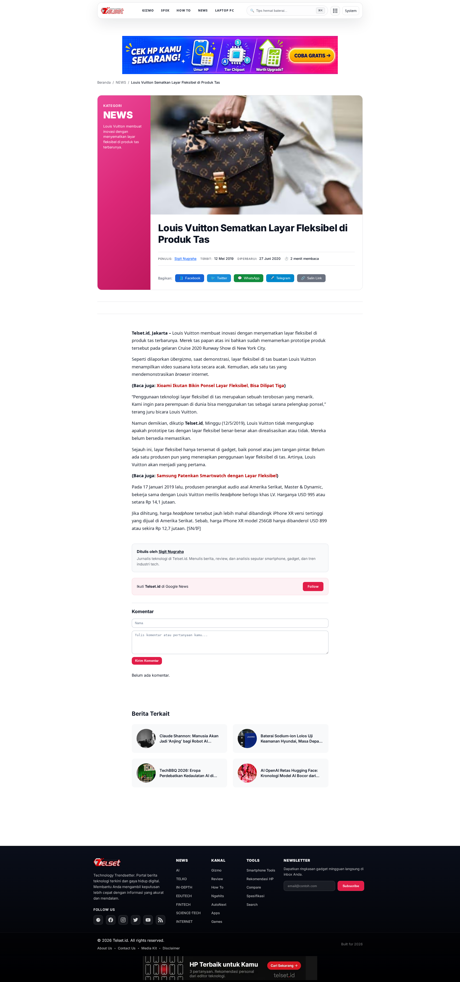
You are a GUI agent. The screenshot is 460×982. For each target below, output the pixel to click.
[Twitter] (135, 920)
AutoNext (218, 904)
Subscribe (351, 886)
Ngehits (217, 896)
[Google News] (98, 920)
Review (217, 879)
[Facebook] (110, 920)
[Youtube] (148, 920)
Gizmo (216, 870)
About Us (104, 948)
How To (217, 887)
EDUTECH (184, 896)
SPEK (165, 10)
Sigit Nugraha (185, 258)
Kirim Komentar (147, 660)
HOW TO (184, 10)
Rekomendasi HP (260, 879)
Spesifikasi (255, 896)
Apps (215, 913)
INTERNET (184, 921)
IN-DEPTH (184, 887)
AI (177, 870)
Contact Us (127, 948)
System (350, 10)
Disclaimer (171, 948)
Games (216, 921)
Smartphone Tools (261, 870)
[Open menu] (335, 11)
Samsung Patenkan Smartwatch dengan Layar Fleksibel (217, 475)
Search (252, 904)
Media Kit (149, 948)
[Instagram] (123, 920)
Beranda (104, 82)
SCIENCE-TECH (188, 913)
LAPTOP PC (224, 10)
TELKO (181, 879)
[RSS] (160, 920)
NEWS (203, 10)
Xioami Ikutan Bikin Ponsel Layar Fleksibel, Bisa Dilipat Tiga (220, 385)
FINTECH (183, 904)
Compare (254, 887)
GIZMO (148, 10)
